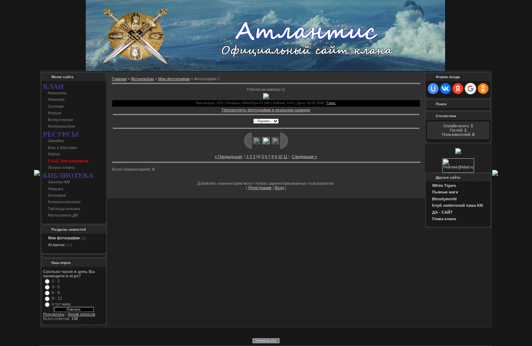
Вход (279, 187)
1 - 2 (56, 281)
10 (280, 156)
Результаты (53, 314)
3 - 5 (56, 287)
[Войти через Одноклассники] (483, 88)
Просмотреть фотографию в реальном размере (266, 110)
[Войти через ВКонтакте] (445, 88)
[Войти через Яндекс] (457, 88)
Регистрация (259, 187)
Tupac (331, 103)
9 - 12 (57, 298)
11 (285, 156)
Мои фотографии (64, 238)
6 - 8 (56, 292)
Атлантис (56, 245)
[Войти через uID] (433, 88)
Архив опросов (81, 314)
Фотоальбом (142, 79)
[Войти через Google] (470, 88)
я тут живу (61, 304)
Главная (119, 79)
